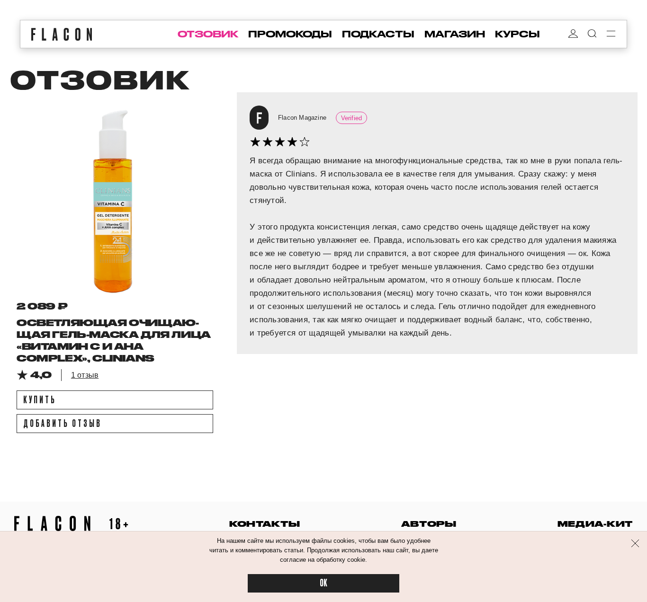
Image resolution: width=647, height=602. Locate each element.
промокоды (290, 34)
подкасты (378, 34)
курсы (517, 34)
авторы (429, 523)
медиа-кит (595, 523)
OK (323, 583)
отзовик (208, 34)
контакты (264, 523)
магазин (454, 34)
